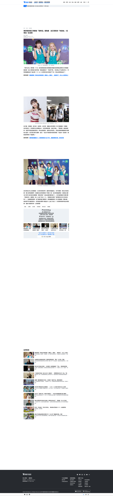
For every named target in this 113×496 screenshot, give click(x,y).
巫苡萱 (33, 206)
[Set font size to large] (88, 494)
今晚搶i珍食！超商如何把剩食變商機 (46, 219)
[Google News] (89, 474)
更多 (84, 2)
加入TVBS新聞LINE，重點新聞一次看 (46, 234)
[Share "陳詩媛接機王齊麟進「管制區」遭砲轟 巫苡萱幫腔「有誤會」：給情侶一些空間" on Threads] (27, 494)
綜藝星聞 (30, 28)
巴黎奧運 (38, 206)
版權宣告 (71, 484)
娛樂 (75, 2)
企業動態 (79, 481)
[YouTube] (87, 474)
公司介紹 (79, 479)
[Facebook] (77, 474)
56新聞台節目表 (65, 481)
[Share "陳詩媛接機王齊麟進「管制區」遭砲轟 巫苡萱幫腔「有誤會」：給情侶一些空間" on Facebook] (29, 494)
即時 (67, 2)
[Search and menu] (88, 2)
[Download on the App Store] (78, 491)
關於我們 (63, 479)
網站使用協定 (72, 483)
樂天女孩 (43, 206)
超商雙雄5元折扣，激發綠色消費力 (46, 218)
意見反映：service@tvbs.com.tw (29, 479)
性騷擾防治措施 (73, 481)
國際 (78, 2)
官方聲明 (86, 484)
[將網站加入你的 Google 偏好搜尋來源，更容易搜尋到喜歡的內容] (46, 236)
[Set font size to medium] (86, 494)
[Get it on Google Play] (86, 491)
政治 (73, 2)
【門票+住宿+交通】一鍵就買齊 (46, 214)
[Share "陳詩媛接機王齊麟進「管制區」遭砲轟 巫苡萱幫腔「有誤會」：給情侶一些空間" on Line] (24, 494)
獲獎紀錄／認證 (87, 486)
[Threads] (82, 474)
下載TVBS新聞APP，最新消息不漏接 (46, 233)
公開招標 (86, 481)
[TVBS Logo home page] (28, 2)
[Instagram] (84, 474)
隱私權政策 (72, 479)
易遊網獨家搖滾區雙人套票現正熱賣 (46, 213)
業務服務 (86, 483)
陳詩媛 (48, 206)
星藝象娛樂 (80, 486)
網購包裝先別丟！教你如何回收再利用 (46, 221)
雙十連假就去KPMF (46, 212)
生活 (70, 2)
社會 (81, 2)
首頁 (64, 2)
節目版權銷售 (87, 479)
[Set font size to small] (83, 494)
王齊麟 (29, 206)
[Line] (80, 474)
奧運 (25, 206)
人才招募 (79, 483)
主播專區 (79, 484)
